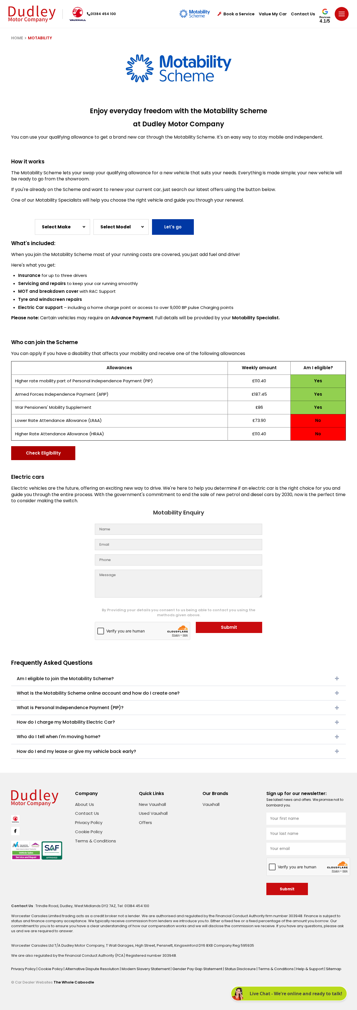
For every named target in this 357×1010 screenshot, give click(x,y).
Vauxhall (210, 804)
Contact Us (303, 14)
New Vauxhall (152, 804)
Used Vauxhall (153, 813)
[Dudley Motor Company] (32, 14)
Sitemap (333, 969)
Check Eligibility (43, 453)
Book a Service (239, 14)
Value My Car (273, 14)
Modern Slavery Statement (146, 969)
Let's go (173, 227)
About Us (84, 804)
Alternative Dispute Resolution (92, 969)
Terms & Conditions (95, 841)
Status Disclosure (241, 969)
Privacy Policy (88, 822)
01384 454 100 (103, 13)
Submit (229, 627)
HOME (17, 38)
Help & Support (310, 969)
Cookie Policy (88, 832)
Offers (145, 822)
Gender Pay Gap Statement (197, 969)
